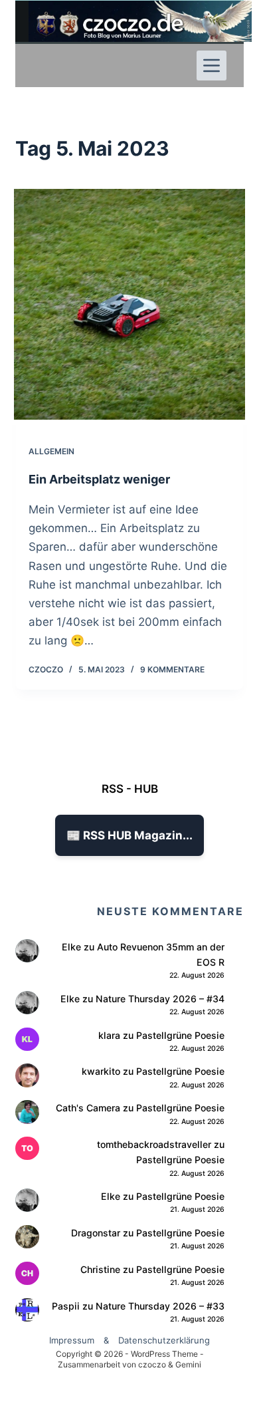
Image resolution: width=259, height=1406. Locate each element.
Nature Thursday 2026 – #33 (160, 1306)
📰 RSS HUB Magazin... (129, 835)
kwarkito (101, 1071)
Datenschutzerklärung (164, 1340)
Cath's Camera (88, 1107)
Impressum (71, 1340)
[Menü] (211, 65)
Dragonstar (95, 1232)
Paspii (66, 1306)
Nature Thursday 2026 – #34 (160, 998)
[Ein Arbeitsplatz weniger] (129, 304)
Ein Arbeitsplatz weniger (99, 479)
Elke (71, 946)
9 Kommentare (172, 669)
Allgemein (51, 451)
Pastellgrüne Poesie (180, 1035)
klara (109, 1035)
